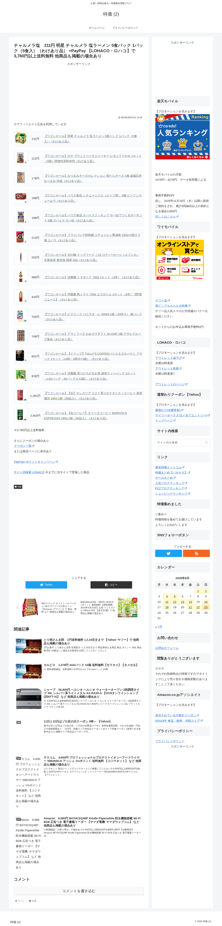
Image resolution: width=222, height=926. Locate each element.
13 (182, 602)
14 (190, 602)
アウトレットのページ (170, 384)
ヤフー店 (161, 300)
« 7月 (158, 626)
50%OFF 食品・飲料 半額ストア (177, 720)
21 (190, 607)
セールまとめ (164, 477)
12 (174, 602)
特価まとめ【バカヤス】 (171, 472)
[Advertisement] (79, 89)
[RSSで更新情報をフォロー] (196, 553)
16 (206, 602)
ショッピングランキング (171, 493)
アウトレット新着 (167, 368)
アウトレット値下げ (168, 358)
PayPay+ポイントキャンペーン (34, 461)
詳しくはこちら (165, 216)
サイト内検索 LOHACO (29, 472)
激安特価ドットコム (168, 467)
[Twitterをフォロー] (168, 553)
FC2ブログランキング (169, 488)
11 (167, 602)
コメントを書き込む (79, 891)
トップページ (164, 420)
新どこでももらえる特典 (171, 305)
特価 (19, 487)
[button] (206, 442)
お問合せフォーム (167, 648)
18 (167, 607)
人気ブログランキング (169, 483)
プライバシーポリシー (169, 741)
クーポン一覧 (23, 446)
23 (206, 607)
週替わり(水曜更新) (168, 410)
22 (198, 607)
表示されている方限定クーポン (175, 715)
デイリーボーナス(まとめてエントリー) (181, 415)
